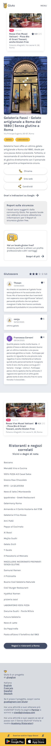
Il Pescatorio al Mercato (16, 555)
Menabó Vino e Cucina (15, 468)
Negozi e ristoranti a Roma (25, 645)
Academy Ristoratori (22, 723)
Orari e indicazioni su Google (19, 195)
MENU (44, 5)
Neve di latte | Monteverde (17, 491)
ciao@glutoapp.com (24, 712)
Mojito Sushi (10, 538)
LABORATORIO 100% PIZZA (16, 605)
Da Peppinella (11, 628)
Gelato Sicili (10, 544)
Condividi (28, 186)
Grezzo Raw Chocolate (15, 480)
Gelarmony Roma (13, 503)
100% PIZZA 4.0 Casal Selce (17, 474)
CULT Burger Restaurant (16, 587)
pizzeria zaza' (11, 599)
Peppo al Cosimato (13, 526)
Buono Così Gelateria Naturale (19, 582)
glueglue (11, 677)
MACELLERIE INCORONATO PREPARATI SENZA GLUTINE (22, 563)
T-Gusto (8, 550)
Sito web (28, 178)
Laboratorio (22, 139)
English (8, 685)
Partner (35, 709)
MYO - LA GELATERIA (14, 485)
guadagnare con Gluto (15, 701)
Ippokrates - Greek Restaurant (19, 497)
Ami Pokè (8, 520)
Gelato (9, 139)
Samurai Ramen (12, 570)
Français (8, 688)
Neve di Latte (10, 622)
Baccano (8, 462)
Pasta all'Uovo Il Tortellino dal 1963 (21, 634)
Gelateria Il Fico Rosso (15, 515)
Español (8, 690)
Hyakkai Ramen (12, 593)
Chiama (28, 171)
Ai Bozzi (8, 532)
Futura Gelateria (12, 617)
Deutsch (8, 693)
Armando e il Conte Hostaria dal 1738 (23, 509)
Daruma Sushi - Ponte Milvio (19, 611)
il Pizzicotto (10, 576)
